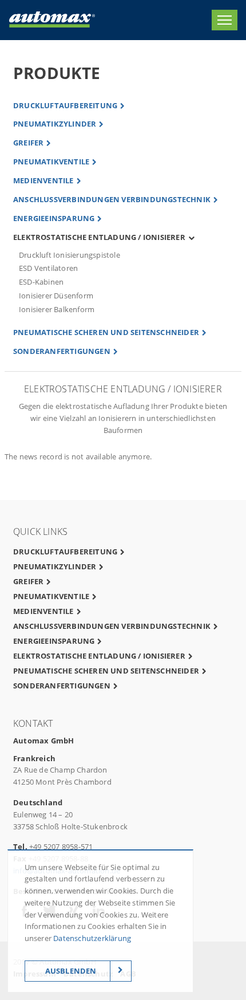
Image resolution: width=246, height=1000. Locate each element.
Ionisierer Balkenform (56, 309)
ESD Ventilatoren (48, 268)
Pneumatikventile (51, 161)
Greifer (28, 142)
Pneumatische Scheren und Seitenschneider (106, 332)
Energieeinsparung (53, 218)
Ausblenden (71, 971)
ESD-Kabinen (41, 282)
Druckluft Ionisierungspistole (69, 255)
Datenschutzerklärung (92, 938)
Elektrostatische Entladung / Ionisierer (99, 237)
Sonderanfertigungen (61, 351)
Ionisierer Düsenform (56, 295)
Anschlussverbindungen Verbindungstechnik (112, 199)
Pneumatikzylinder (54, 124)
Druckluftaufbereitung (65, 105)
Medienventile (43, 180)
